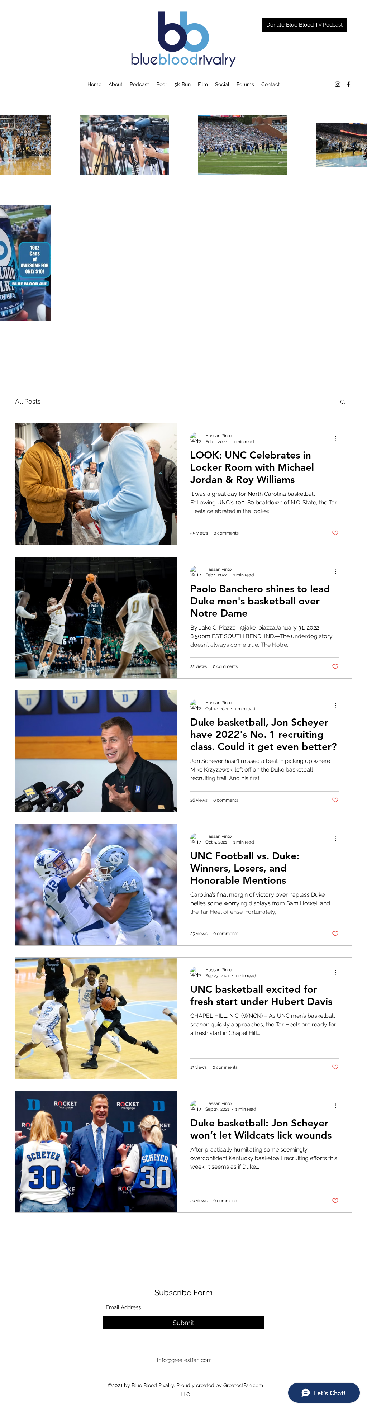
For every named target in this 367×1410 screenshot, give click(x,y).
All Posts (28, 401)
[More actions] (337, 438)
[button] (342, 402)
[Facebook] (348, 84)
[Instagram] (337, 84)
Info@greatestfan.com (184, 1360)
